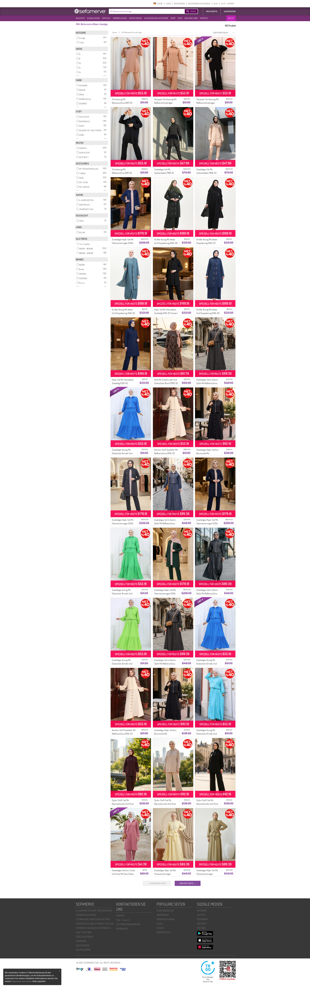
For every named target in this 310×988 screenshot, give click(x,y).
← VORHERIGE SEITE (157, 883)
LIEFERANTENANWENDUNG (128, 924)
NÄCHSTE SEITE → (188, 883)
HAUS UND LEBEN (191, 18)
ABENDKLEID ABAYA (165, 919)
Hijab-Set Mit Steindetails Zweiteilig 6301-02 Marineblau (123, 383)
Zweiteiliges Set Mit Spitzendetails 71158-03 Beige (206, 173)
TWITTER (201, 915)
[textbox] (144, 11)
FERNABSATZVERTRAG (86, 915)
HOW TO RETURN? (84, 932)
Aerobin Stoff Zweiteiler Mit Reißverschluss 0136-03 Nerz (166, 453)
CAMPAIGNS (81, 941)
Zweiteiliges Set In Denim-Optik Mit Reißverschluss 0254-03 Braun (207, 383)
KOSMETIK (204, 18)
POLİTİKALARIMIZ (83, 949)
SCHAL (160, 923)
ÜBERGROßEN (163, 915)
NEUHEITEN (80, 18)
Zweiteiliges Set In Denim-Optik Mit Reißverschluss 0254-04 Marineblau (165, 523)
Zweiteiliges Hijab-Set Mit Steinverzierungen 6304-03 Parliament (123, 243)
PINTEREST (202, 923)
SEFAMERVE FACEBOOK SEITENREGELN (93, 928)
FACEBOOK (202, 910)
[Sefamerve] (90, 11)
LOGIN (168, 3)
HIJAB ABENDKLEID (165, 910)
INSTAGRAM (202, 919)
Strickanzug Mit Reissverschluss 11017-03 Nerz (122, 103)
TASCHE (160, 928)
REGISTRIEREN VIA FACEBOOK (199, 3)
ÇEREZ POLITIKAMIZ (84, 936)
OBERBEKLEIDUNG (120, 18)
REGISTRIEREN (179, 3)
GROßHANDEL (122, 928)
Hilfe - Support (122, 920)
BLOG (216, 3)
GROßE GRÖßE (135, 18)
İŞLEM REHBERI (82, 945)
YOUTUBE (201, 928)
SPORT (172, 18)
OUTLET (231, 18)
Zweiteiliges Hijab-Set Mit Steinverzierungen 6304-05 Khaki (165, 593)
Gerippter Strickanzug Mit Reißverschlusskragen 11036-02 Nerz (165, 103)
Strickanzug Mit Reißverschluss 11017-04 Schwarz (122, 173)
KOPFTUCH (106, 18)
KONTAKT (120, 915)
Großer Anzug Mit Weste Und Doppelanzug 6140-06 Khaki (166, 243)
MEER (180, 18)
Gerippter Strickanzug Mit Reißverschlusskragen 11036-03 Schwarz (207, 103)
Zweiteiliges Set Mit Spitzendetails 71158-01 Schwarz (164, 173)
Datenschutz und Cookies (21, 981)
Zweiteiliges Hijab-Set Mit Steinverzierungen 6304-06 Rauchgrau (123, 523)
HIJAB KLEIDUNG (93, 18)
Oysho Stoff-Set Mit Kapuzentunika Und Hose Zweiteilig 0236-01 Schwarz (208, 804)
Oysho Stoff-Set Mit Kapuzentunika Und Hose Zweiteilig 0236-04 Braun (123, 804)
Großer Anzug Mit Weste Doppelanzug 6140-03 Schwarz (206, 243)
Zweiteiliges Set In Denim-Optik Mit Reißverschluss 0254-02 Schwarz (207, 593)
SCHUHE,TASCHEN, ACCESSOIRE (156, 18)
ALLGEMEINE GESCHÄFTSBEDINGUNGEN (94, 910)
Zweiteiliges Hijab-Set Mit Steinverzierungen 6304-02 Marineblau (207, 523)
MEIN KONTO (211, 11)
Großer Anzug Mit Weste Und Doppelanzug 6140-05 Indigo (207, 313)
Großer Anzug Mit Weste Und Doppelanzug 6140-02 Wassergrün (123, 313)
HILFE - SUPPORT (227, 3)
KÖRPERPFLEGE (163, 932)
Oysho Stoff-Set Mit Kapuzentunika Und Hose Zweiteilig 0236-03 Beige (165, 804)
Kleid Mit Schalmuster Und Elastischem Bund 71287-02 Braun (166, 383)
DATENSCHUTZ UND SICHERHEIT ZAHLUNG (95, 923)
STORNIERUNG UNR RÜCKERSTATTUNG (93, 919)
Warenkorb (230, 11)
